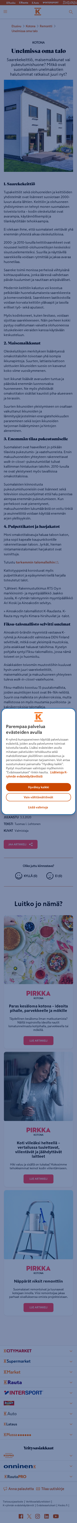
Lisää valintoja (38, 807)
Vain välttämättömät (38, 797)
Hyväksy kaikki (38, 787)
